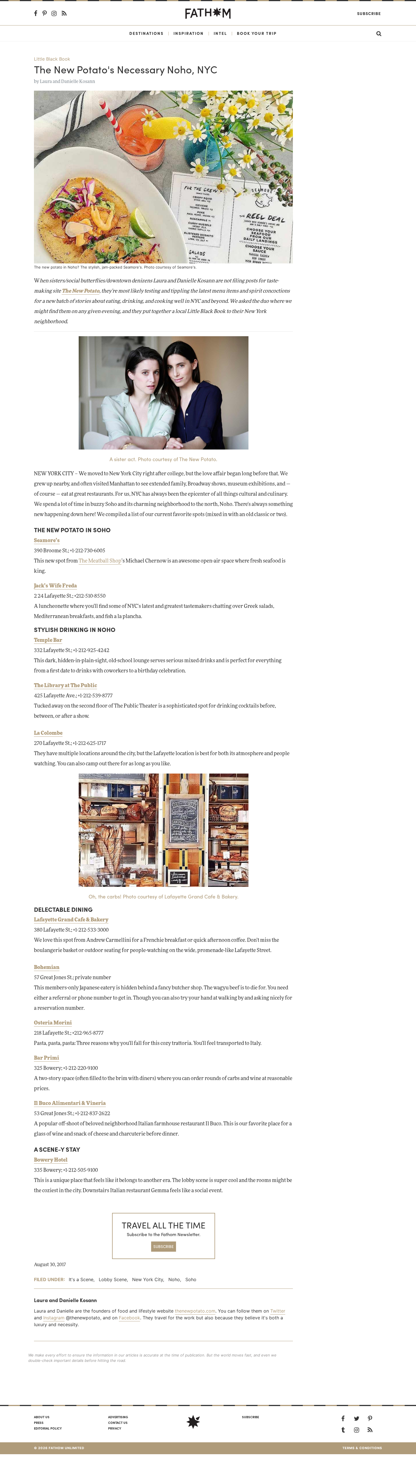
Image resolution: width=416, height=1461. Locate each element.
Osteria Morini (53, 1023)
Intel (220, 33)
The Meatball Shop (100, 561)
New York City (147, 1279)
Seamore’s (47, 540)
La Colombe (48, 733)
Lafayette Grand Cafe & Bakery (71, 920)
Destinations (146, 33)
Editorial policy (48, 1428)
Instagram (54, 1318)
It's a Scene (81, 1279)
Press (39, 1422)
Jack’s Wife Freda (55, 586)
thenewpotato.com (195, 1311)
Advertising (118, 1417)
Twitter (277, 1311)
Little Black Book (52, 59)
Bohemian (46, 967)
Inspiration (188, 33)
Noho (174, 1279)
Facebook (129, 1318)
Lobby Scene (113, 1279)
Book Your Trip (257, 33)
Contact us (118, 1422)
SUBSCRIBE (163, 1246)
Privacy (114, 1428)
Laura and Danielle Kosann (67, 81)
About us (42, 1417)
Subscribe (369, 13)
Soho (190, 1279)
